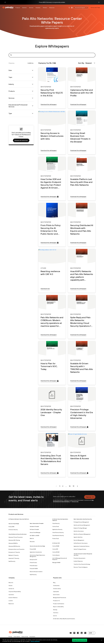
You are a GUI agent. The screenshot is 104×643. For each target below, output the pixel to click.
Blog (54, 582)
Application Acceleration (36, 552)
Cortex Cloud (55, 526)
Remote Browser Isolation (36, 571)
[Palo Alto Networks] (8, 8)
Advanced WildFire (13, 543)
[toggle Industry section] (32, 84)
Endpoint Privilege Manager (80, 528)
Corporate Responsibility (15, 591)
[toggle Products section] (32, 91)
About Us (11, 582)
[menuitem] (8, 7)
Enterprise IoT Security (14, 552)
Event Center (56, 594)
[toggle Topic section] (32, 77)
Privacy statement (35, 641)
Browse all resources (21, 140)
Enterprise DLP (33, 559)
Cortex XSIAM (55, 546)
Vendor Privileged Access (80, 549)
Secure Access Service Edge (37, 546)
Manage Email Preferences (59, 597)
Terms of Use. (75, 501)
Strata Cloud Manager (35, 532)
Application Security (57, 529)
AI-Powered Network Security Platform (19, 519)
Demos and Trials (95, 7)
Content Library (57, 588)
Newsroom (11, 603)
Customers (11, 594)
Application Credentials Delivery (81, 546)
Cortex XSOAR (55, 552)
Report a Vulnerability (58, 606)
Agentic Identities (78, 537)
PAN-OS (32, 538)
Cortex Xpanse (56, 555)
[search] (69, 8)
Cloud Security (56, 523)
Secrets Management (79, 540)
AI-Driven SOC (56, 543)
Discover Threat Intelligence (81, 567)
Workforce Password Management (82, 534)
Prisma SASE (33, 549)
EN (72, 7)
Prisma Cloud (55, 538)
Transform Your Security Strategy (82, 564)
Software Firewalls (34, 529)
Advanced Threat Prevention (16, 537)
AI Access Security (13, 529)
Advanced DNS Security (14, 546)
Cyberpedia (56, 591)
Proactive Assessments (79, 558)
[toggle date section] (32, 70)
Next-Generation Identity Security (83, 519)
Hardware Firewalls (34, 526)
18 (69, 486)
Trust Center (17, 636)
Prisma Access (33, 562)
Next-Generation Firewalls (36, 523)
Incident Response (78, 561)
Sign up (88, 497)
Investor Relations (13, 597)
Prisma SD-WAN (34, 568)
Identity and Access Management (82, 525)
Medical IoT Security (14, 555)
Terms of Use (24, 636)
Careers (10, 585)
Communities (56, 585)
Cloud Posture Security (58, 532)
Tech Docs (55, 612)
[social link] (71, 633)
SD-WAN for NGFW (34, 535)
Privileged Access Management (81, 522)
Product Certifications (58, 603)
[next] (77, 486)
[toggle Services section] (32, 98)
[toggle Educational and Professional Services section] (32, 106)
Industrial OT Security (14, 558)
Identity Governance (79, 531)
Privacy (10, 636)
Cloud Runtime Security (58, 535)
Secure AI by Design (14, 523)
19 (73, 486)
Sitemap (55, 609)
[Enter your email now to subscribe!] (67, 497)
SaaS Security (12, 561)
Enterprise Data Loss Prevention (16, 549)
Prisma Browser (33, 565)
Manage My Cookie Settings (79, 640)
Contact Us (11, 588)
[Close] (101, 640)
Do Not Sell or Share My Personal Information (64, 618)
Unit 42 (55, 615)
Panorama (32, 541)
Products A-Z (56, 600)
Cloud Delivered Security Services (18, 534)
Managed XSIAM (56, 562)
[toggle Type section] (32, 113)
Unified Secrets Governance (80, 543)
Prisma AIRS (11, 526)
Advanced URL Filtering (14, 540)
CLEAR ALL (31, 63)
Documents (32, 636)
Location (11, 600)
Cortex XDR (55, 549)
